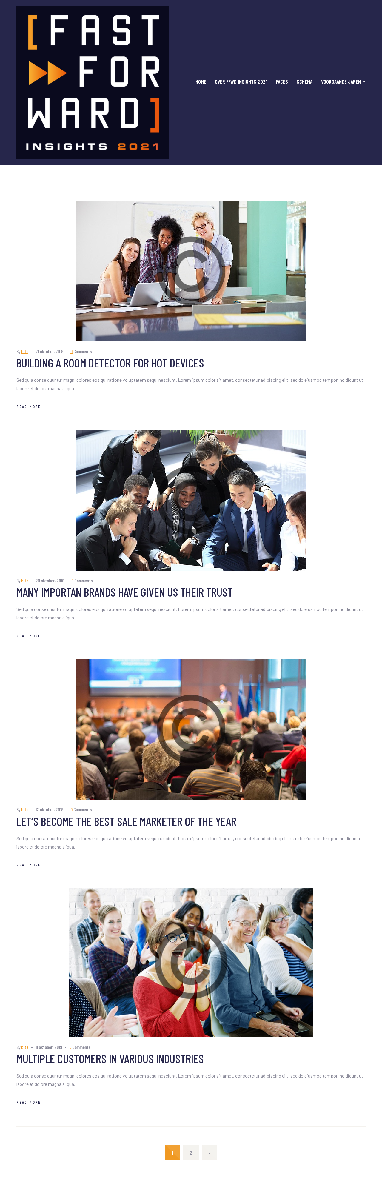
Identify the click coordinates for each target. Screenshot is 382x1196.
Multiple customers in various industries (110, 1058)
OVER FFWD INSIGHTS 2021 (241, 81)
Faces (282, 81)
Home (200, 81)
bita (24, 351)
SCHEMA (304, 81)
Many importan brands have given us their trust (124, 592)
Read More (28, 406)
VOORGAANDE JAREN (341, 81)
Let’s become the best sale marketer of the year (126, 821)
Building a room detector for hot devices (110, 362)
